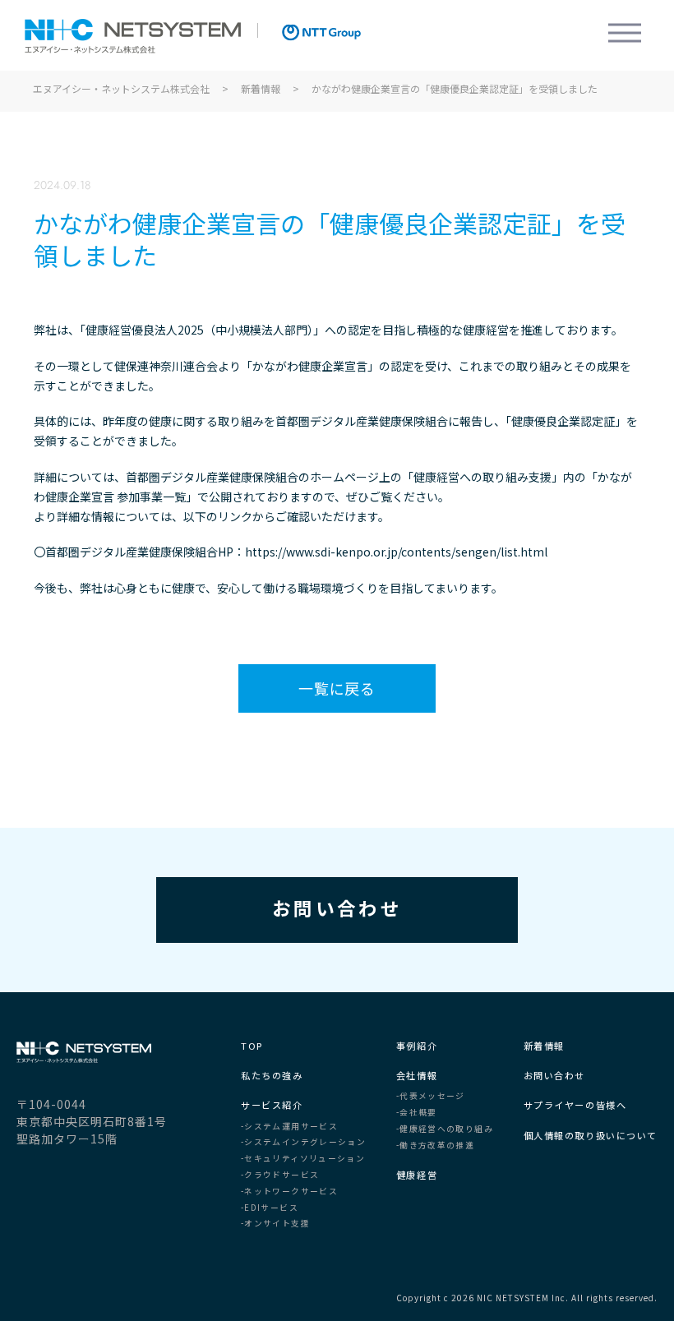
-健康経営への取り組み (444, 1129)
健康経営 (416, 1175)
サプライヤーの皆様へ (575, 1105)
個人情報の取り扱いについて (591, 1135)
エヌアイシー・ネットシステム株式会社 (133, 36)
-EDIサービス (269, 1208)
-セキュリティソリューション (303, 1159)
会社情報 (416, 1075)
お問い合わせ (337, 907)
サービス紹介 (271, 1105)
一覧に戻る (337, 688)
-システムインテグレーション (303, 1143)
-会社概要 (416, 1113)
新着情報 (544, 1046)
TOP (252, 1046)
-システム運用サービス (289, 1127)
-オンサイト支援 (275, 1224)
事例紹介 (416, 1046)
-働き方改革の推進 (435, 1146)
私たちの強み (271, 1075)
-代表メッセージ (430, 1096)
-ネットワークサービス (289, 1192)
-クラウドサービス (280, 1175)
